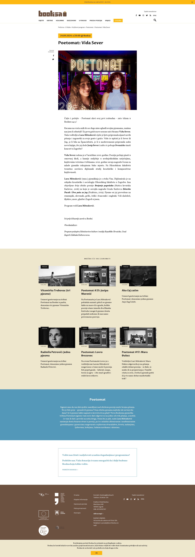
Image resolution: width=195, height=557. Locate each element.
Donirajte (77, 513)
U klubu (118, 21)
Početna (61, 27)
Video (85, 267)
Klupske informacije (81, 500)
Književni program (78, 27)
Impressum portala (80, 504)
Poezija (44, 267)
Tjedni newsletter (150, 12)
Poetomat (89, 27)
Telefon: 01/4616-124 (100, 498)
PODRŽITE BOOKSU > (70, 470)
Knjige (107, 21)
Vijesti (41, 21)
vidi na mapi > (98, 514)
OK (96, 553)
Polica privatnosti (80, 508)
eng (154, 15)
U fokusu (83, 21)
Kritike (50, 21)
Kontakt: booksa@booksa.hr (103, 495)
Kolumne (60, 21)
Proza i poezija (96, 21)
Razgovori (71, 21)
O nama (76, 495)
